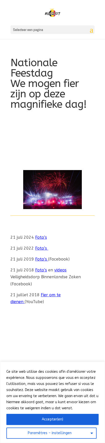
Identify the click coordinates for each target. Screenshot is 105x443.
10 (72, 204)
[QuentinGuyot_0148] (52, 207)
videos (60, 270)
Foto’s (41, 237)
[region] (52, 402)
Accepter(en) (52, 419)
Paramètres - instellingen (50, 433)
